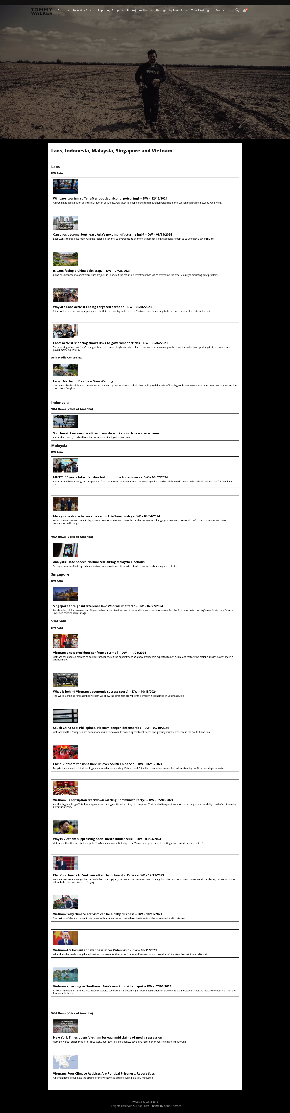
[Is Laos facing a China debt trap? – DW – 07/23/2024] (145, 264)
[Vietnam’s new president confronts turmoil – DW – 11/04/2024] (145, 647)
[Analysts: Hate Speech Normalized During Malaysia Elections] (145, 555)
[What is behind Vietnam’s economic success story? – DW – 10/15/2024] (145, 685)
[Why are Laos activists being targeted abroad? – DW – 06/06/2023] (145, 300)
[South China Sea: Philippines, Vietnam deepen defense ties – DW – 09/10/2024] (145, 721)
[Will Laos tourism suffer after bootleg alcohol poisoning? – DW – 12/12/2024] (145, 192)
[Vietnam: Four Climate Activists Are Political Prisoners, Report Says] (145, 1067)
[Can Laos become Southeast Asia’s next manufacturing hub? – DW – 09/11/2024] (145, 228)
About (61, 10)
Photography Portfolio (169, 10)
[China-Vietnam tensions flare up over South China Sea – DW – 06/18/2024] (145, 757)
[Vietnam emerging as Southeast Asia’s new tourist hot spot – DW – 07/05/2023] (145, 981)
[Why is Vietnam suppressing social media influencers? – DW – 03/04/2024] (145, 832)
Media (220, 10)
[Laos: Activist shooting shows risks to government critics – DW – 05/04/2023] (145, 337)
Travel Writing (200, 10)
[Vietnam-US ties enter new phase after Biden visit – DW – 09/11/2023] (145, 944)
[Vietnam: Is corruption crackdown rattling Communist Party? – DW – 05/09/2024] (145, 795)
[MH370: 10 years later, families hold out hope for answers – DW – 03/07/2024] (145, 472)
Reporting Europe (109, 10)
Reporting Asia (81, 10)
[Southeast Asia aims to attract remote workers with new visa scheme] (145, 427)
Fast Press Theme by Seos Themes (158, 1106)
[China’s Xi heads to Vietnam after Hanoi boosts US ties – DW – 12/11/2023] (145, 869)
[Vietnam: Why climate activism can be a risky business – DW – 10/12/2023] (145, 907)
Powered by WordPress (145, 1101)
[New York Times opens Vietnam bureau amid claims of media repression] (145, 1031)
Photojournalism (138, 10)
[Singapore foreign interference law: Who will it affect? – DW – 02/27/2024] (145, 600)
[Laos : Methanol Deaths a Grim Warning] (145, 376)
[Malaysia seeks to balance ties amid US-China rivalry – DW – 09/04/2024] (145, 510)
